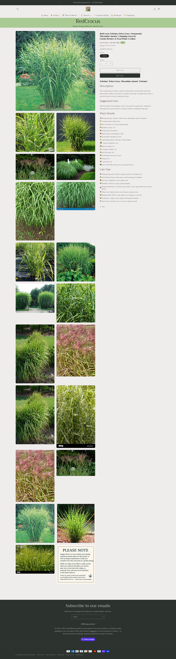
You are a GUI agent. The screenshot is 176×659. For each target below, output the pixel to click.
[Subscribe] (102, 617)
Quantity (102, 60)
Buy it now (120, 75)
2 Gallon (104, 56)
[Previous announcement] (60, 2)
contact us (93, 631)
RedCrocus (22, 654)
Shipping (102, 45)
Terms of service (70, 654)
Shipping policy (80, 654)
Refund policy (60, 654)
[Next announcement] (116, 2)
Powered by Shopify (30, 654)
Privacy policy (40, 654)
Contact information (51, 654)
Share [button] (103, 207)
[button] (18, 9)
